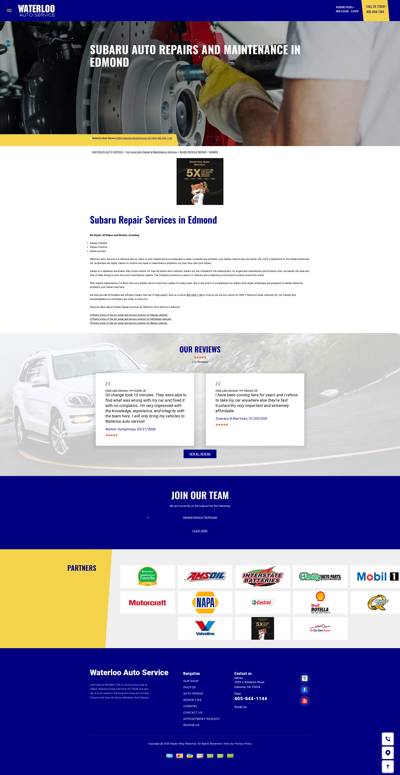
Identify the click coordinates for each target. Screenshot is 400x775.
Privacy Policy (243, 743)
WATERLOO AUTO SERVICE (107, 152)
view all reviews (200, 454)
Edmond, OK (251, 390)
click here (200, 531)
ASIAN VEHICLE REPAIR (193, 152)
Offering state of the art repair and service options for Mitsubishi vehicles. (131, 319)
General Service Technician (200, 517)
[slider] (200, 357)
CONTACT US (192, 712)
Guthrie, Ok (140, 390)
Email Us (240, 706)
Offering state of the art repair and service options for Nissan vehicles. (129, 323)
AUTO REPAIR (193, 693)
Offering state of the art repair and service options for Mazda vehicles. (129, 315)
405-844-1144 (375, 11)
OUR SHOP (191, 681)
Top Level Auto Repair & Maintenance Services (151, 152)
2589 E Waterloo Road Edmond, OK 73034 (136, 138)
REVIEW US (191, 725)
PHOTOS (189, 687)
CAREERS (190, 706)
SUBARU (213, 152)
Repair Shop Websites (183, 743)
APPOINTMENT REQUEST (201, 719)
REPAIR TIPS (192, 700)
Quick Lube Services (116, 390)
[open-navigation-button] (9, 10)
